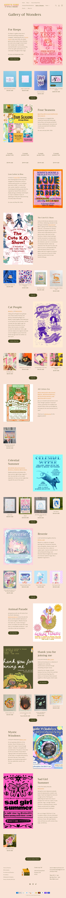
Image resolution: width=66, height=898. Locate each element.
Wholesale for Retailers (8, 877)
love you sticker (40, 91)
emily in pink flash (25, 88)
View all (33, 98)
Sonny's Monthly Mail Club (9, 879)
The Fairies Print (56, 585)
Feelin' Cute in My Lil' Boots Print (56, 288)
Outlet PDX (17, 177)
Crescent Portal (56, 706)
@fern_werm (51, 659)
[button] (28, 2)
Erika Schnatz (51, 224)
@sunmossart (52, 392)
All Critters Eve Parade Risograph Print (10, 445)
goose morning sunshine (9, 88)
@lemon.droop (23, 469)
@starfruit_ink (11, 469)
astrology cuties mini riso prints (40, 515)
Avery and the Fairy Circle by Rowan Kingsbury (10, 590)
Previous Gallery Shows (33, 859)
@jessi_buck (23, 739)
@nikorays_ (52, 394)
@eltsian (40, 392)
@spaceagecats (41, 115)
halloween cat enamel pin (25, 367)
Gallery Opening (14, 59)
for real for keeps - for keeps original (56, 89)
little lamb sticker (10, 848)
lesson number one (9, 712)
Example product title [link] (10, 154)
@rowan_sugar (50, 396)
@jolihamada (54, 114)
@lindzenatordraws (42, 396)
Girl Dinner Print (41, 288)
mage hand (9, 514)
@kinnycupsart (47, 114)
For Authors (6, 874)
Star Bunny (56, 511)
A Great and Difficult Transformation (40, 713)
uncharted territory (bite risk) (25, 713)
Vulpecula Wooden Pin (10, 284)
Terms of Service (7, 867)
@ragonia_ (10, 311)
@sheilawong (46, 394)
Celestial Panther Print (25, 585)
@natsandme (19, 311)
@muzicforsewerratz (20, 468)
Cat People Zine (9, 371)
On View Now (13, 633)
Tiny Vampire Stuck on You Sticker (25, 285)
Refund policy (6, 870)
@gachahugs (41, 114)
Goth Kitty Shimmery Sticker (56, 368)
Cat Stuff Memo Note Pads (41, 367)
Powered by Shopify (37, 895)
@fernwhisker (11, 468)
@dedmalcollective (13, 617)
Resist (25, 515)
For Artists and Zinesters (8, 872)
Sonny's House (31, 895)
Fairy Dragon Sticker (40, 585)
